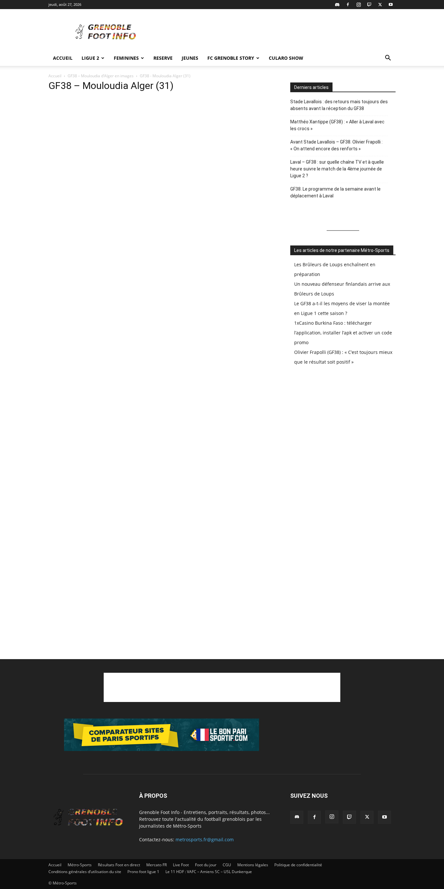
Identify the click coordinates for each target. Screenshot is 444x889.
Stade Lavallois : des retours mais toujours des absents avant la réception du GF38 (339, 105)
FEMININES (126, 58)
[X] (380, 4)
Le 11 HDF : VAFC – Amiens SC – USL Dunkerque (208, 871)
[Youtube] (391, 4)
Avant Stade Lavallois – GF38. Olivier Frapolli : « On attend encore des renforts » (336, 145)
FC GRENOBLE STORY (230, 58)
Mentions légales (252, 865)
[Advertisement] (277, 32)
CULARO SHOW (286, 58)
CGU (227, 865)
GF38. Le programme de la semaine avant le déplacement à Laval (335, 192)
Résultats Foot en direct (119, 865)
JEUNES (190, 58)
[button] (388, 59)
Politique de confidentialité (298, 865)
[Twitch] (369, 4)
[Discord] (337, 4)
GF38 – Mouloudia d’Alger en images (101, 76)
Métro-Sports (80, 865)
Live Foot (181, 865)
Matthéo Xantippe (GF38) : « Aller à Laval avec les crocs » (337, 125)
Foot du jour (205, 865)
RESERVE (163, 58)
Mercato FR (156, 865)
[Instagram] (358, 4)
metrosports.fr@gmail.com (205, 839)
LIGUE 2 (90, 58)
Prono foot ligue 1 (143, 871)
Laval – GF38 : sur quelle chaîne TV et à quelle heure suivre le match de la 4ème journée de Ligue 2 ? (337, 168)
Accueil (62, 58)
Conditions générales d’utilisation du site (84, 871)
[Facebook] (348, 4)
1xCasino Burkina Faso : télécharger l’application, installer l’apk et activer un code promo (343, 332)
